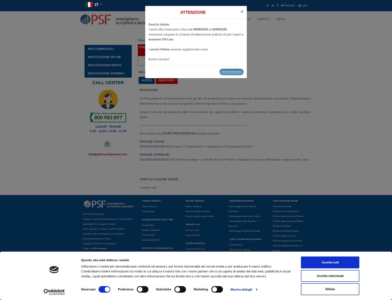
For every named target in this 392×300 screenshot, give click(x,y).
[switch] (142, 289)
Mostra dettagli (241, 289)
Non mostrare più (231, 71)
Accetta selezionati (330, 276)
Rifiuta (330, 289)
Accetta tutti (330, 262)
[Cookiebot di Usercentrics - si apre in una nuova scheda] (54, 292)
